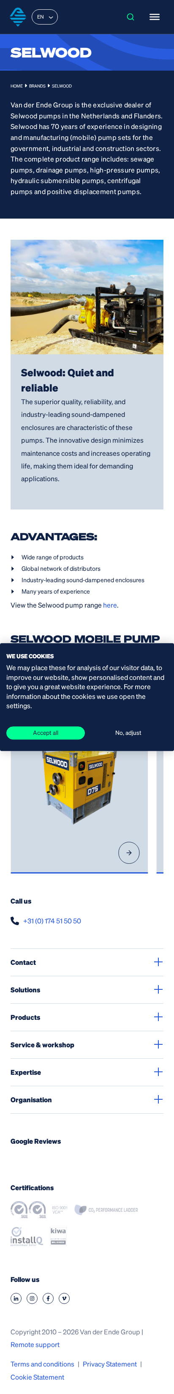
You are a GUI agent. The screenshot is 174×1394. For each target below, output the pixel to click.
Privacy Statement (110, 1363)
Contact (23, 962)
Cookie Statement (37, 1376)
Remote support (35, 1344)
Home (17, 85)
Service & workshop (42, 1044)
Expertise (26, 1072)
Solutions (25, 989)
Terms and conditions (42, 1363)
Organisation (31, 1099)
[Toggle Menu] (155, 17)
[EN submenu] (51, 16)
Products (25, 1017)
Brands (37, 85)
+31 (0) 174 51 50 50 (52, 920)
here (110, 604)
